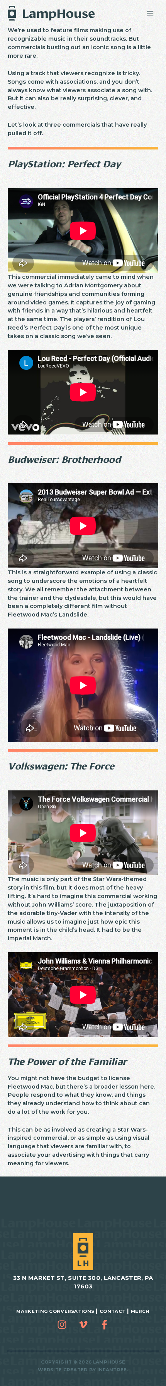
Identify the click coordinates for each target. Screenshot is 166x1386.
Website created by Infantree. (83, 1369)
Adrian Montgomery (93, 285)
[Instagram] (62, 1324)
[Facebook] (104, 1324)
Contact (112, 1311)
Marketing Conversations (55, 1311)
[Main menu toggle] (150, 13)
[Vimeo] (83, 1324)
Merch (140, 1311)
